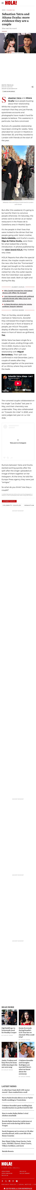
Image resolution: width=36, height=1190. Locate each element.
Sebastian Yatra (14, 98)
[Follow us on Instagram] (10, 1181)
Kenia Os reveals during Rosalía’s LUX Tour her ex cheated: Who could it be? (26, 1032)
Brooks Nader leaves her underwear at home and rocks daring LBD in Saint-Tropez (17, 1123)
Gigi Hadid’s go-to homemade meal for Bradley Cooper (9, 1030)
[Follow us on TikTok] (17, 1181)
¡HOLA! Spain (6, 1171)
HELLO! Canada (25, 1173)
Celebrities (11, 10)
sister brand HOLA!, (14, 250)
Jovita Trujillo (7, 85)
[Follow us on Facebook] (3, 1181)
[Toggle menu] (3, 3)
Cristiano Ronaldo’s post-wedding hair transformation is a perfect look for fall (17, 1106)
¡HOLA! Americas (7, 1173)
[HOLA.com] (18, 1164)
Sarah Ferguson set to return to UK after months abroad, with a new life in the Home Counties (17, 1133)
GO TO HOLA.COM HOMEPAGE (19, 1188)
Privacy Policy (9, 1184)
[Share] (32, 87)
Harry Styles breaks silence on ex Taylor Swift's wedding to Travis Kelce (17, 1098)
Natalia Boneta (8, 1151)
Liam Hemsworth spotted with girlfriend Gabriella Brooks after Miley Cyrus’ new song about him (18, 298)
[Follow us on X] (6, 1181)
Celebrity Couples (12, 505)
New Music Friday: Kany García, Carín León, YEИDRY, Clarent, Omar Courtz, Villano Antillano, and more (17, 1143)
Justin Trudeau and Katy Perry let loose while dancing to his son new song (9, 1063)
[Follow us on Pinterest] (13, 1181)
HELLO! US (23, 1171)
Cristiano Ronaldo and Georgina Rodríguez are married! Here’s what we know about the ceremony (26, 1067)
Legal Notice (25, 1184)
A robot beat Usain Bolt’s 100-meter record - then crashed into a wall (16, 1091)
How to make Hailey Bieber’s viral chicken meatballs (15, 1114)
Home (3, 10)
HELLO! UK (5, 1175)
